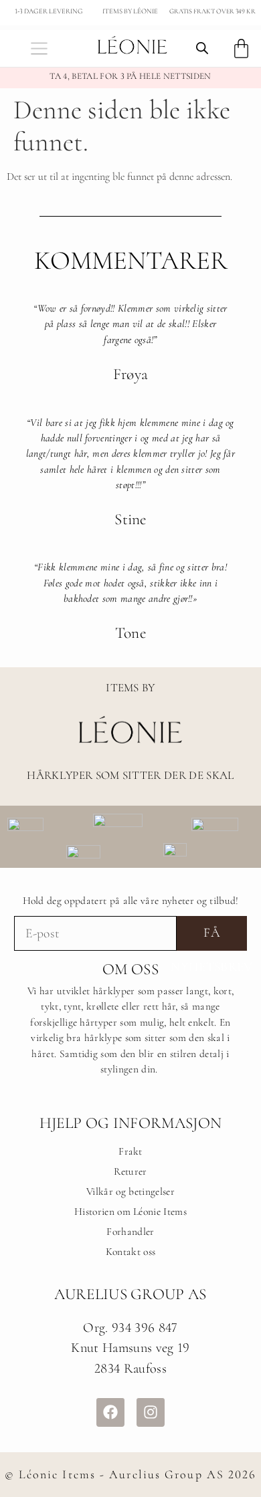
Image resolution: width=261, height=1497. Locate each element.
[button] (39, 48)
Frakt (130, 1151)
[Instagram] (150, 1412)
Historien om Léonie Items (130, 1211)
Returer (130, 1171)
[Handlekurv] (241, 48)
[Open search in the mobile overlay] (202, 48)
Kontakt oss (131, 1252)
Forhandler (130, 1232)
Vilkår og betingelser (130, 1191)
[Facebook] (110, 1412)
